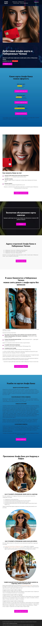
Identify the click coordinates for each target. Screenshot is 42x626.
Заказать (36, 2)
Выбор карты (15, 1)
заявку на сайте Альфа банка (13, 547)
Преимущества (21, 1)
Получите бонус (16, 3)
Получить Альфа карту (21, 260)
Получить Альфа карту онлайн (21, 611)
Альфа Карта (6, 2)
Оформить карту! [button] (7, 63)
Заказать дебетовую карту (21, 91)
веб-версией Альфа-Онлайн (27, 585)
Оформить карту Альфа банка (21, 192)
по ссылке (11, 176)
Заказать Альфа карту (21, 439)
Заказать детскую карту (21, 113)
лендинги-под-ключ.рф (13, 623)
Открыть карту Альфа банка (21, 366)
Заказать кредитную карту (21, 102)
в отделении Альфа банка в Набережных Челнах (14, 546)
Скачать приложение (24, 3)
